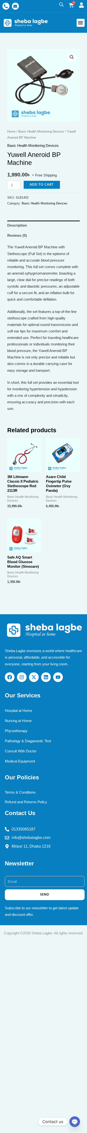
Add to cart (42, 184)
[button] (81, 23)
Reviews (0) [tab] (17, 235)
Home (11, 131)
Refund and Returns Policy (26, 802)
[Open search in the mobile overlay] (61, 4)
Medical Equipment (20, 761)
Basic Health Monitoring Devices (41, 131)
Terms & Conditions (20, 792)
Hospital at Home (18, 711)
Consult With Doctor (20, 751)
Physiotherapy (16, 731)
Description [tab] (17, 225)
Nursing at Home (18, 721)
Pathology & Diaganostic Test (28, 741)
